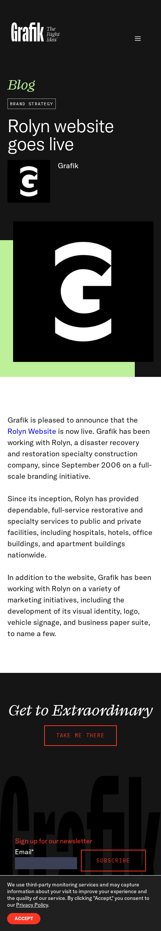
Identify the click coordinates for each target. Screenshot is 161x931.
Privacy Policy (32, 904)
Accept (24, 918)
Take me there (80, 735)
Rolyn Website (31, 431)
